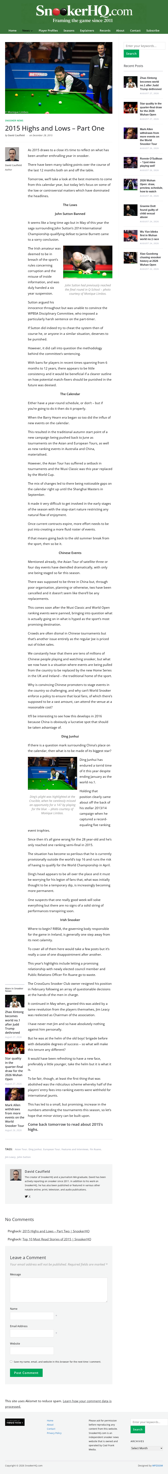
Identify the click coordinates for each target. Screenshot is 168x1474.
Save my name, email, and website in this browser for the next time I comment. (57, 1361)
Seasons (68, 30)
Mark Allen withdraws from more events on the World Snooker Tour (14, 1115)
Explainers (87, 30)
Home (13, 30)
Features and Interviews (75, 1149)
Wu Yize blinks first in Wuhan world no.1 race (149, 235)
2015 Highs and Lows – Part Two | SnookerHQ (56, 1231)
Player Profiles (48, 30)
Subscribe (152, 30)
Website (15, 1343)
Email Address (19, 1326)
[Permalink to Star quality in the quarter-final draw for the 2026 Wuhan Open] (14, 1047)
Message (15, 1274)
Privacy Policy (54, 1433)
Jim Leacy (10, 1157)
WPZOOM (157, 1465)
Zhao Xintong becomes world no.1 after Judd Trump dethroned (14, 1022)
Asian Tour (21, 1149)
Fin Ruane (95, 1149)
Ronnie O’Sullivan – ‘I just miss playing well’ (151, 162)
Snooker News (14, 120)
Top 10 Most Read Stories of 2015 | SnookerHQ (56, 1239)
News (26, 30)
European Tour (51, 1149)
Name (13, 1309)
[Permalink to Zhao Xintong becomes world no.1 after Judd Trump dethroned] (14, 1001)
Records (105, 30)
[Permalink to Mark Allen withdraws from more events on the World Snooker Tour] (14, 1094)
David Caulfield (16, 135)
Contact (135, 30)
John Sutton (24, 1157)
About (120, 30)
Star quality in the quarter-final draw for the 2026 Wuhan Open (14, 1068)
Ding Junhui (35, 1149)
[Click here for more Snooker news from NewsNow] (15, 1422)
